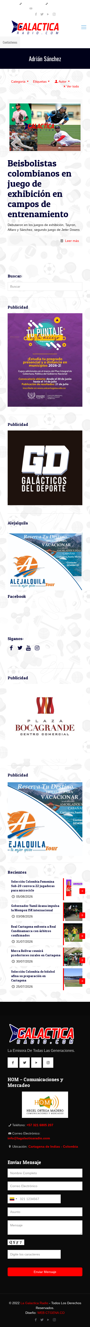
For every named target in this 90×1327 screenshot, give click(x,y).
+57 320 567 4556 (59, 3)
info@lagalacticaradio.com (47, 8)
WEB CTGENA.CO (51, 1313)
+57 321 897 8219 (33, 3)
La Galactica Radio (34, 1303)
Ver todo (73, 86)
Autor (62, 81)
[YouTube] (48, 14)
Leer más (72, 241)
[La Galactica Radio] (45, 27)
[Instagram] (54, 14)
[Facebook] (36, 14)
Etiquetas (40, 81)
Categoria (18, 81)
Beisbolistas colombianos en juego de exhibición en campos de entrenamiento (40, 188)
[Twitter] (42, 14)
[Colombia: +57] (13, 1199)
